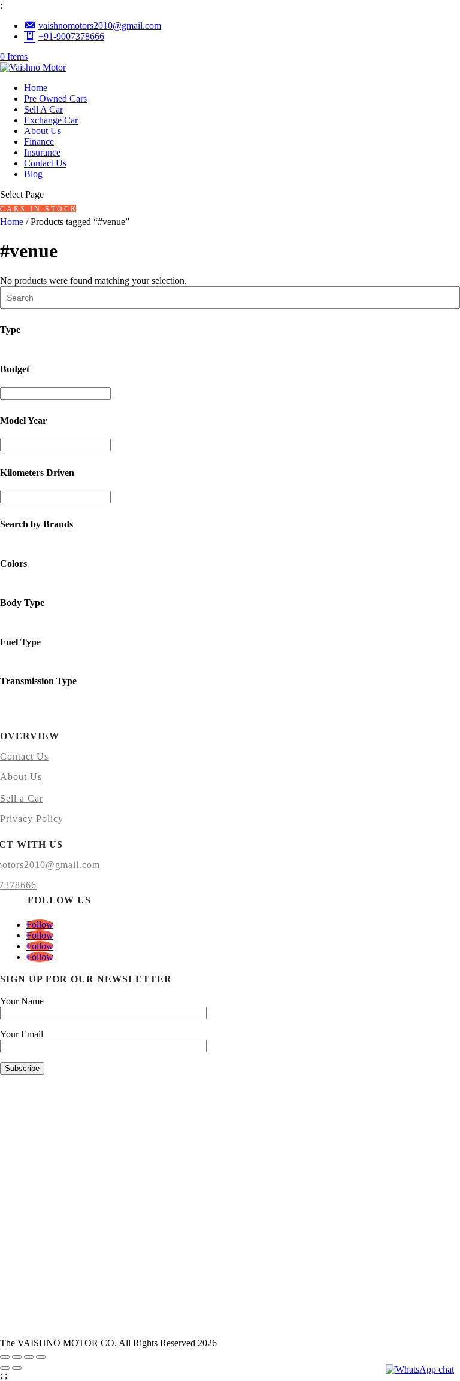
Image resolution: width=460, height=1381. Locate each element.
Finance (39, 141)
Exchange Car (51, 120)
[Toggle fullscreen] (17, 1357)
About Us (42, 131)
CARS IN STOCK (38, 209)
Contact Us (45, 163)
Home (35, 88)
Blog (33, 174)
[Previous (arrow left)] (5, 1368)
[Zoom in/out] (5, 1357)
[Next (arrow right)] (17, 1368)
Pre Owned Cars (55, 98)
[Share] (29, 1357)
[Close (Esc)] (41, 1357)
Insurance (42, 152)
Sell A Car (43, 109)
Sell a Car (21, 798)
